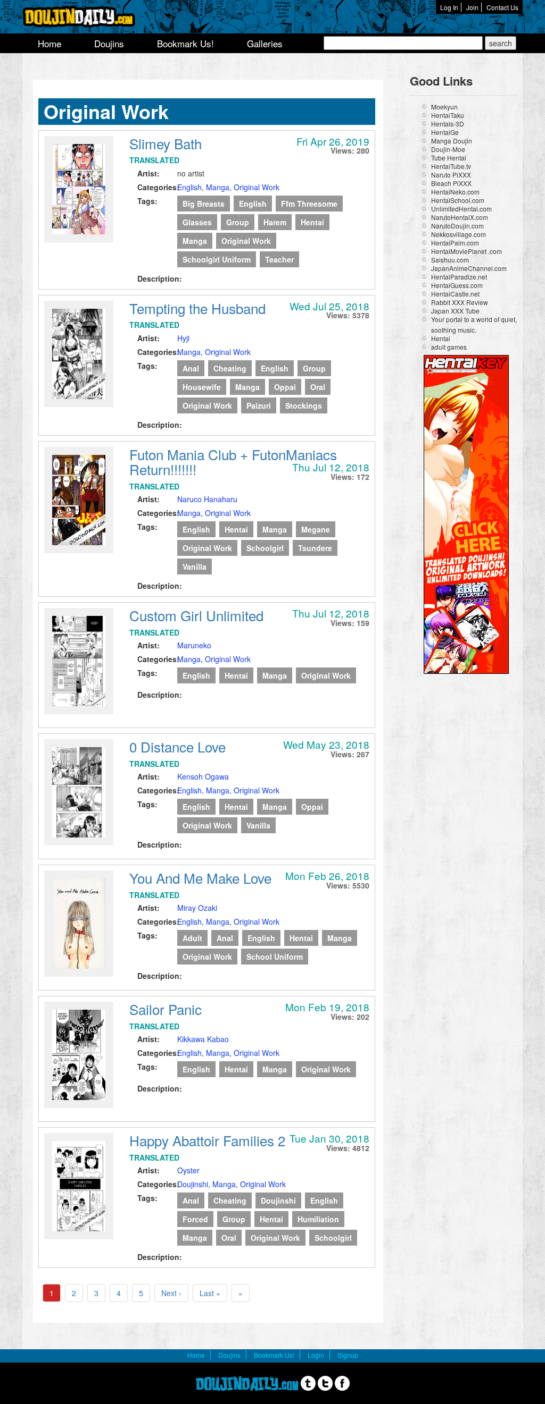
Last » (210, 1293)
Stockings (303, 405)
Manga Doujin (451, 140)
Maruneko (194, 645)
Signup (347, 1354)
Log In (449, 7)
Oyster (188, 1170)
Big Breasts (204, 203)
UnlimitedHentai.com (461, 208)
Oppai (285, 387)
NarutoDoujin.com (457, 225)
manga (195, 240)
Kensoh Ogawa (203, 776)
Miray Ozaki (197, 907)
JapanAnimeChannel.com (469, 268)
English (253, 203)
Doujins (109, 43)
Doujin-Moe (448, 149)
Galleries (265, 43)
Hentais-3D (447, 123)
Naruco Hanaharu (207, 499)
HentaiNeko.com (455, 191)
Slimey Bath (165, 143)
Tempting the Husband (197, 308)
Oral (317, 387)
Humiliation (318, 1219)
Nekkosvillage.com (458, 234)
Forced (195, 1219)
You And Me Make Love (200, 877)
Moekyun (444, 106)
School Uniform (274, 956)
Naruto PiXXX (451, 174)
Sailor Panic (165, 1009)
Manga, (220, 187)
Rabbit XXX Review (459, 302)
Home (49, 43)
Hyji (183, 338)
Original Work (256, 187)
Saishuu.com (450, 259)
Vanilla (195, 566)
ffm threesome (309, 203)
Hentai (312, 222)
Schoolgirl (265, 548)
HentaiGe (445, 132)
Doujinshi (278, 1200)
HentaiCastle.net (455, 293)
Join (472, 7)
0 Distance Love (177, 746)
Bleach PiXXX (451, 183)
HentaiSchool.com (457, 200)
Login (316, 1354)
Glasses (197, 222)
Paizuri (258, 405)
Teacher (279, 259)
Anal (191, 368)
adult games (449, 346)
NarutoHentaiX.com (459, 217)
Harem (274, 222)
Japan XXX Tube (455, 310)
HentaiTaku (447, 115)
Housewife (202, 387)
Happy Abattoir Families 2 (207, 1140)
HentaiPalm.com (455, 242)
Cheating (229, 368)
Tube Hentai (448, 157)
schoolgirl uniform (217, 259)
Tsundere (315, 548)
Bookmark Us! (185, 43)
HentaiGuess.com (457, 285)
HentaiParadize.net (459, 276)
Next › (171, 1293)
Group (237, 222)
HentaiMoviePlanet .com (466, 251)
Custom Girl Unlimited (196, 615)
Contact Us (502, 7)
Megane (315, 529)
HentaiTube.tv (451, 166)
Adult (192, 938)
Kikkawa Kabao (203, 1039)
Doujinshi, (194, 1184)
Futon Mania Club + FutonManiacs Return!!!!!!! (233, 461)
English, (191, 187)
